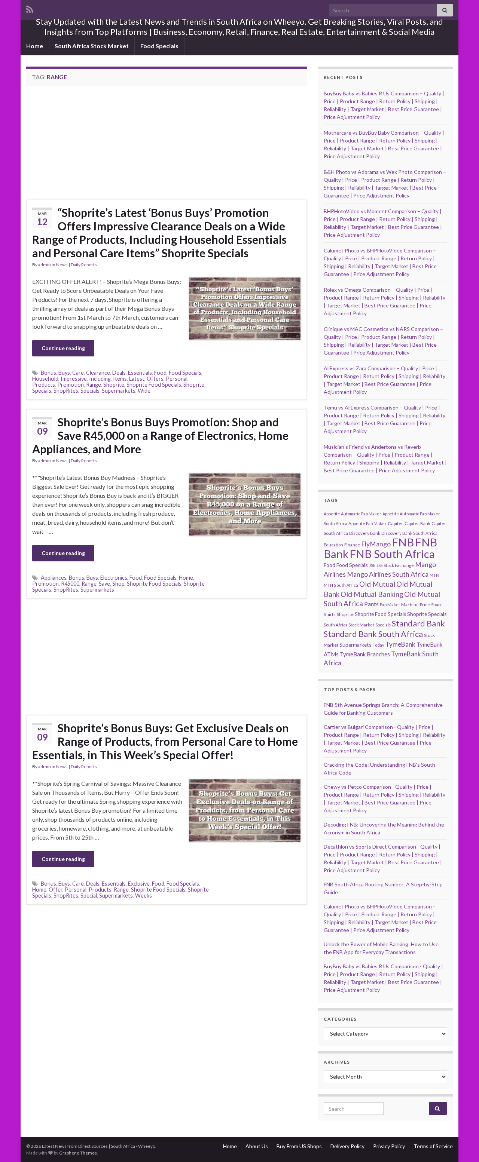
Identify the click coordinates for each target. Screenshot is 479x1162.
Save (104, 583)
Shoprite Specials (427, 614)
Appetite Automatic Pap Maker (352, 513)
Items (120, 378)
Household (45, 378)
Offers (155, 378)
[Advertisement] (89, 145)
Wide (144, 390)
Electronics (113, 577)
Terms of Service (433, 1146)
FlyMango (376, 544)
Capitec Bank (417, 523)
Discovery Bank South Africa (409, 533)
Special (88, 895)
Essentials (140, 373)
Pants (371, 604)
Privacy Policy (389, 1146)
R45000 (70, 583)
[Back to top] (462, 1145)
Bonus (48, 373)
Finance (352, 545)
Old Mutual (377, 584)
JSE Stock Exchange (395, 565)
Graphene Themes (78, 1153)
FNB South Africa (392, 553)
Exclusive (139, 883)
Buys (64, 373)
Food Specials (159, 45)
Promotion (70, 384)
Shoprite (113, 384)
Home (34, 45)
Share (437, 604)
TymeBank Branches (365, 654)
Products (43, 384)
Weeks (143, 895)
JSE (372, 565)
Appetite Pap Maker (367, 523)
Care (78, 373)
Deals (119, 373)
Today (378, 645)
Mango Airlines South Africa (387, 574)
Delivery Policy (347, 1146)
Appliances (54, 577)
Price (425, 604)
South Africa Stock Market (92, 45)
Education (333, 544)
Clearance (98, 373)
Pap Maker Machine (399, 604)
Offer (55, 889)
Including (100, 378)
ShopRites (66, 390)
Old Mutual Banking (372, 594)
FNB (403, 542)
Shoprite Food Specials (153, 384)
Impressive (74, 378)
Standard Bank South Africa (373, 634)
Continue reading (63, 348)
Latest (136, 378)
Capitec (395, 523)
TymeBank (400, 644)
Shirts (330, 614)
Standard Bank (418, 623)
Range (93, 384)
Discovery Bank (364, 533)
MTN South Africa (341, 585)
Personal (176, 378)
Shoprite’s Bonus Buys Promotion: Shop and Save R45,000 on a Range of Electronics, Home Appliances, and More (160, 435)
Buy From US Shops (299, 1146)
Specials (90, 390)
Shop (118, 583)
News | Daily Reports (76, 264)
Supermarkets (118, 390)
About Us (256, 1146)
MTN (434, 575)
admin (44, 264)
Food (160, 373)
